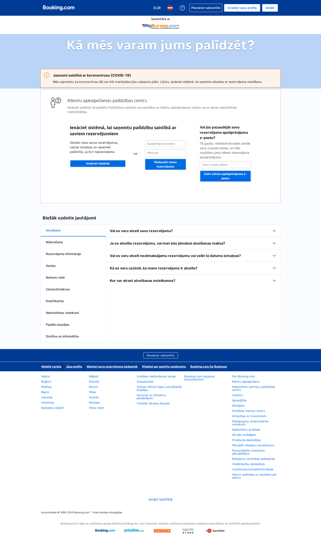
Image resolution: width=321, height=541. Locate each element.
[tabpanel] (193, 256)
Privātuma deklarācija (246, 440)
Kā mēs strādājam (244, 435)
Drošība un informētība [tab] (62, 336)
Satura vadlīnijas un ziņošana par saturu (254, 476)
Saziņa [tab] (50, 265)
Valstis (45, 376)
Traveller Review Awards (153, 403)
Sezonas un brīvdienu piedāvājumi (151, 396)
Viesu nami (96, 407)
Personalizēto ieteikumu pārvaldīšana (248, 452)
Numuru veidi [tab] (55, 277)
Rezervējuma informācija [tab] (63, 254)
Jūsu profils (74, 366)
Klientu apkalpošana (245, 381)
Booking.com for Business (208, 366)
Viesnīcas (47, 402)
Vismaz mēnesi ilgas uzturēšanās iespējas (159, 388)
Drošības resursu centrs (248, 411)
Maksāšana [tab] (54, 242)
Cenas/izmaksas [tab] (58, 289)
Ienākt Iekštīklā (160, 499)
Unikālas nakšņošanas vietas (156, 376)
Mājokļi (93, 376)
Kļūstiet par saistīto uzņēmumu (164, 366)
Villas (92, 392)
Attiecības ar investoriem (249, 416)
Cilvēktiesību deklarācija (248, 464)
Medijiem (238, 405)
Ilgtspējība (239, 400)
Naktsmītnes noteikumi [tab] (62, 313)
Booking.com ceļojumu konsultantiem (199, 378)
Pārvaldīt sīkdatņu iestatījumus (253, 445)
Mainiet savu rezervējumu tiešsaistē (112, 366)
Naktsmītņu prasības (246, 429)
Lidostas (46, 397)
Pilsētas (46, 387)
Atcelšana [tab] (53, 230)
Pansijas (94, 402)
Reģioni (46, 381)
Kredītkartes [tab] (55, 301)
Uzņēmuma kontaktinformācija (252, 469)
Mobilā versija (51, 366)
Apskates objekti (52, 407)
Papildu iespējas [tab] (57, 324)
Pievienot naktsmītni (160, 355)
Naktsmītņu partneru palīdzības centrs (253, 388)
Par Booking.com (243, 376)
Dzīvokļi (94, 381)
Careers (237, 395)
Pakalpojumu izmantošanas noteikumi (250, 422)
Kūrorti (93, 387)
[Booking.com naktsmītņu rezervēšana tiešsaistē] (58, 7)
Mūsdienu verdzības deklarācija (253, 459)
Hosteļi (93, 397)
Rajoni (45, 392)
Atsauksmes (145, 381)
